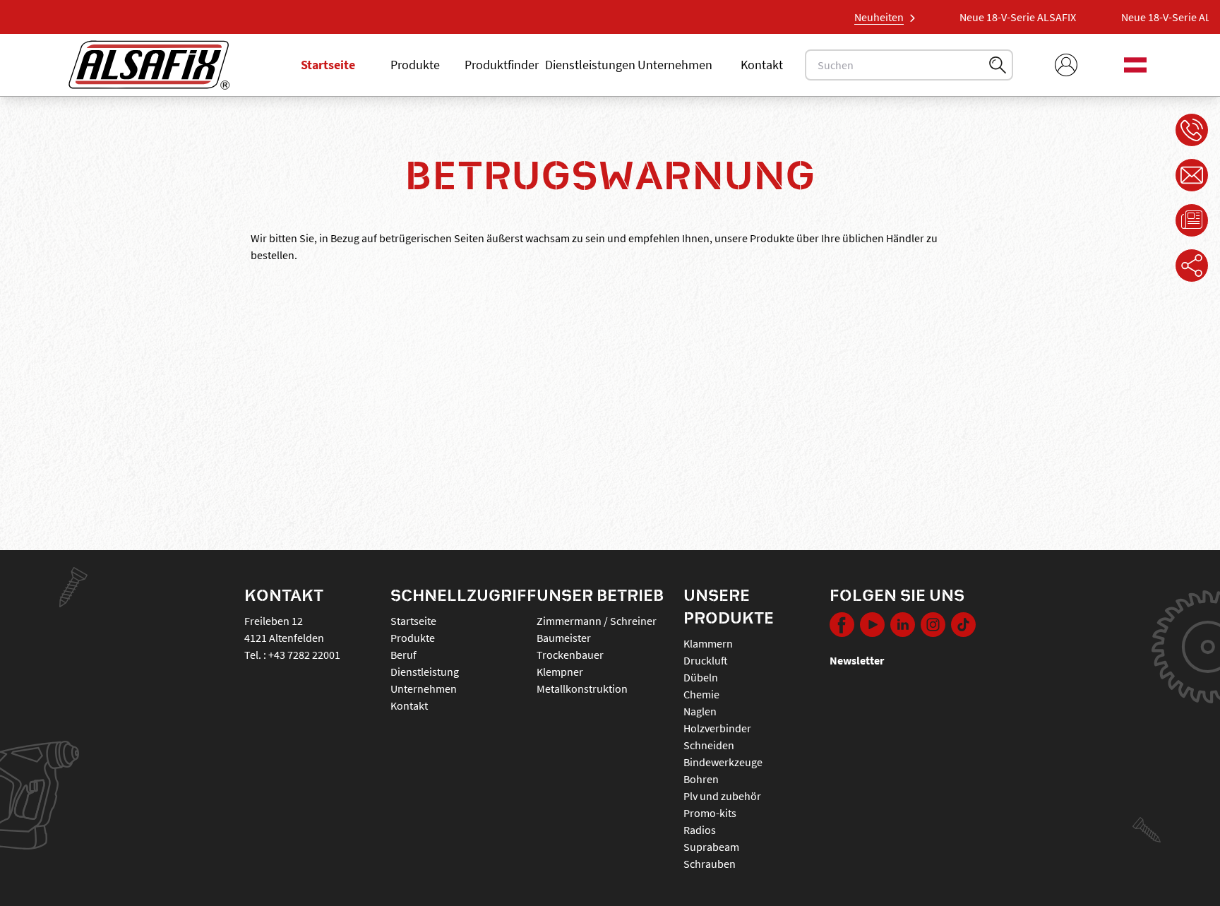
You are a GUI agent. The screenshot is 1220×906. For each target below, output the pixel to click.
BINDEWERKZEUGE (722, 762)
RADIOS (699, 830)
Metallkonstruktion (582, 688)
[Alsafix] (149, 65)
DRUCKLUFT (705, 660)
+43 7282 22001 (304, 655)
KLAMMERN (708, 643)
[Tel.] (1192, 130)
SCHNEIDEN (708, 745)
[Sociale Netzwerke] (1192, 265)
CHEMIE (701, 694)
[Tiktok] (963, 626)
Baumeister (564, 638)
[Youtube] (872, 626)
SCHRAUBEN (709, 864)
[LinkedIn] (902, 626)
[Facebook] (842, 626)
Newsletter (857, 660)
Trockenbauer (570, 655)
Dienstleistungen (590, 64)
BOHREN (701, 779)
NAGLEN (700, 711)
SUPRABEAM (711, 847)
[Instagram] (933, 626)
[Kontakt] (1192, 175)
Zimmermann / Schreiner (597, 621)
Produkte (415, 64)
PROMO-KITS (709, 813)
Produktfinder (502, 64)
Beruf (403, 655)
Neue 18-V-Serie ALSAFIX (971, 17)
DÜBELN (700, 677)
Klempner (560, 671)
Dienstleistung (424, 671)
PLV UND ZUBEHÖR (722, 796)
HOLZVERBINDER (717, 728)
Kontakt (762, 64)
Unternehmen (675, 64)
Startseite (328, 64)
